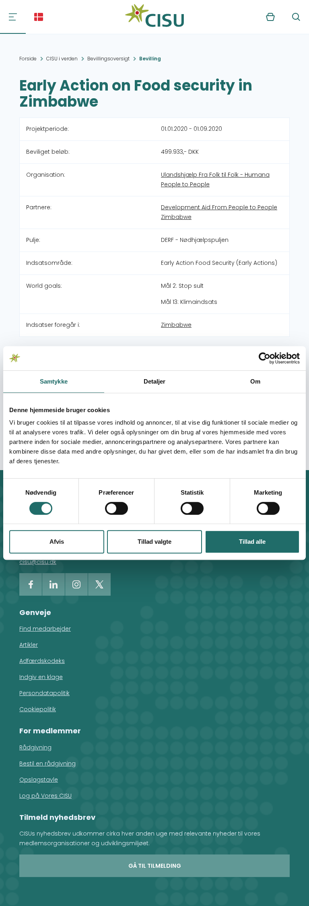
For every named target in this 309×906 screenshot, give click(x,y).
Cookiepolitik (37, 709)
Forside (28, 58)
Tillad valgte (154, 541)
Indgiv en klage (41, 677)
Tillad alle (252, 541)
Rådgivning (35, 747)
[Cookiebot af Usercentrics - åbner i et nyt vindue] (264, 358)
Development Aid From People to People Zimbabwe (219, 212)
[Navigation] (13, 17)
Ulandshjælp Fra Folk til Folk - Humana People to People (215, 179)
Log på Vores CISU (45, 796)
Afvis (56, 541)
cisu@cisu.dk (37, 562)
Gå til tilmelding (154, 866)
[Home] (154, 17)
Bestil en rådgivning (47, 763)
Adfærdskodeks (42, 661)
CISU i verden (62, 58)
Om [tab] (255, 381)
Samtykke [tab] (54, 381)
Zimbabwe (176, 325)
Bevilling (150, 58)
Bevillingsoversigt (108, 58)
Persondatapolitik (44, 693)
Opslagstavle (38, 780)
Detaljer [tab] (155, 381)
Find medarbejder (45, 629)
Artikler (28, 645)
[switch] (116, 508)
